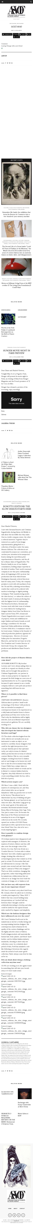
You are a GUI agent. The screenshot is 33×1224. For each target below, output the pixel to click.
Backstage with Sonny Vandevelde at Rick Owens (24, 1104)
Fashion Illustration (9, 242)
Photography (12, 209)
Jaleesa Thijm (20, 356)
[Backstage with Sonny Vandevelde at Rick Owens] (25, 1093)
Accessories (8, 240)
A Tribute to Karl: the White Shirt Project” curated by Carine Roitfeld (8, 465)
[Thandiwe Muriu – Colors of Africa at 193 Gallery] (8, 477)
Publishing (21, 209)
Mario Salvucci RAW (23, 1114)
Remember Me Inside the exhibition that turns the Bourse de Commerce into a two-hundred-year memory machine (16, 214)
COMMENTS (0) (7, 34)
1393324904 (5, 309)
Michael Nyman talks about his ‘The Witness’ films (25, 477)
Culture (6, 207)
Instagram (13, 23)
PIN (29, 34)
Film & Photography (15, 207)
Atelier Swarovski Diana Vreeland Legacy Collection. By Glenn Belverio (24, 454)
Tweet (27, 243)
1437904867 (22, 316)
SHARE (16, 34)
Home (9, 1208)
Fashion (26, 240)
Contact (22, 1208)
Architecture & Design (19, 501)
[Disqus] (16, 90)
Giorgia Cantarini (20, 512)
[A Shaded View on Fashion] (16, 11)
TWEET (23, 34)
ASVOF (20, 30)
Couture (15, 240)
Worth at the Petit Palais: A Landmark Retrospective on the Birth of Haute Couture (8, 331)
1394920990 (22, 309)
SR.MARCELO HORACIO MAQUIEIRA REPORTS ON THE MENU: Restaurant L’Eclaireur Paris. (8, 1118)
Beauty (4, 278)
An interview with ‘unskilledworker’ (7, 1092)
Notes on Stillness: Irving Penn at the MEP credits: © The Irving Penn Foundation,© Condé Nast (17, 285)
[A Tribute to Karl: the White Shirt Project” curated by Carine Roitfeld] (8, 453)
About (15, 1208)
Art (28, 501)
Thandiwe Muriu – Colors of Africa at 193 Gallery (7, 488)
